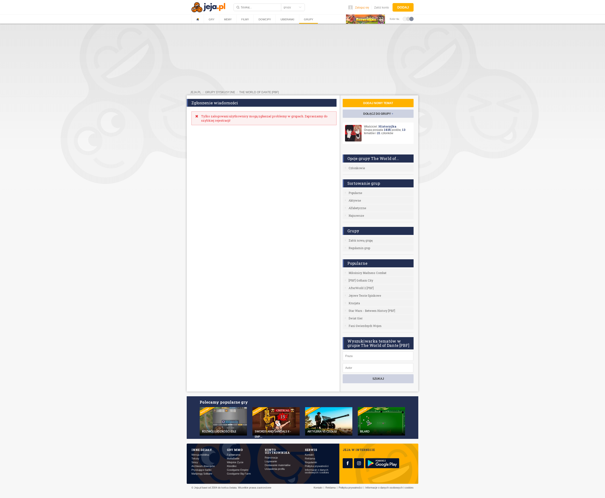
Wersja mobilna (200, 455)
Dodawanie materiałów (277, 465)
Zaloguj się (362, 7)
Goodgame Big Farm (239, 473)
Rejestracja (271, 457)
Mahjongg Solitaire (201, 473)
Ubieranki (287, 19)
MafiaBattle (233, 458)
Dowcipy (265, 19)
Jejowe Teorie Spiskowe (365, 295)
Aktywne (355, 200)
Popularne (355, 193)
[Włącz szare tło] (408, 18)
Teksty (195, 458)
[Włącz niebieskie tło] (411, 18)
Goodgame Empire (237, 470)
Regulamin (311, 462)
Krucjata (354, 303)
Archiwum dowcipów (203, 466)
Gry (211, 19)
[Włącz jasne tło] (405, 18)
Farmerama (233, 455)
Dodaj (403, 7)
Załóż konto (381, 7)
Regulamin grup (359, 248)
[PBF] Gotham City (361, 280)
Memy (228, 19)
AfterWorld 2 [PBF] (361, 288)
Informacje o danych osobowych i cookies (317, 471)
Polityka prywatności (316, 466)
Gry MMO (235, 450)
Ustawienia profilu (275, 469)
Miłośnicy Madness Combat (367, 273)
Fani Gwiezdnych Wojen (365, 326)
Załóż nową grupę (361, 240)
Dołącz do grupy (378, 113)
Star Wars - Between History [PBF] (372, 311)
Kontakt (309, 455)
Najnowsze (356, 215)
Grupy (308, 19)
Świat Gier (356, 318)
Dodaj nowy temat (378, 103)
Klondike (232, 466)
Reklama (310, 458)
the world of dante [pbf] (259, 92)
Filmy (245, 19)
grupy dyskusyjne (220, 92)
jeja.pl (195, 92)
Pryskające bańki (201, 470)
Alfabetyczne (357, 208)
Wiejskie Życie (235, 462)
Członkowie (357, 168)
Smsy (194, 462)
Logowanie (271, 461)
